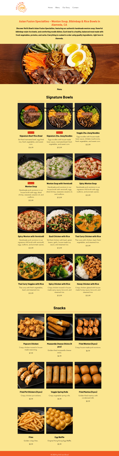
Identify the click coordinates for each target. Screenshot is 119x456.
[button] (57, 7)
